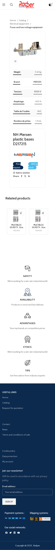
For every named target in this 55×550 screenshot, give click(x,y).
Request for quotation (12, 408)
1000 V (37, 91)
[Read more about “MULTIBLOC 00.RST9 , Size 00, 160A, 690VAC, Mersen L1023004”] (21, 213)
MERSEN (37, 81)
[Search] (11, 5)
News (4, 429)
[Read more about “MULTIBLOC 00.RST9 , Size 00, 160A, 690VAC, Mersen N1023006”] (43, 213)
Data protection (9, 456)
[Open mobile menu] (4, 5)
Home (13, 20)
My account (7, 461)
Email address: (9, 486)
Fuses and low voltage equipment (26, 27)
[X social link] (25, 176)
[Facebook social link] (21, 176)
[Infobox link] (27, 368)
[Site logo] (27, 4)
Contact (6, 424)
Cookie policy (8, 451)
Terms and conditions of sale (16, 434)
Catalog (22, 20)
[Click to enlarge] (15, 61)
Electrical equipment (19, 23)
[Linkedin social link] (29, 176)
